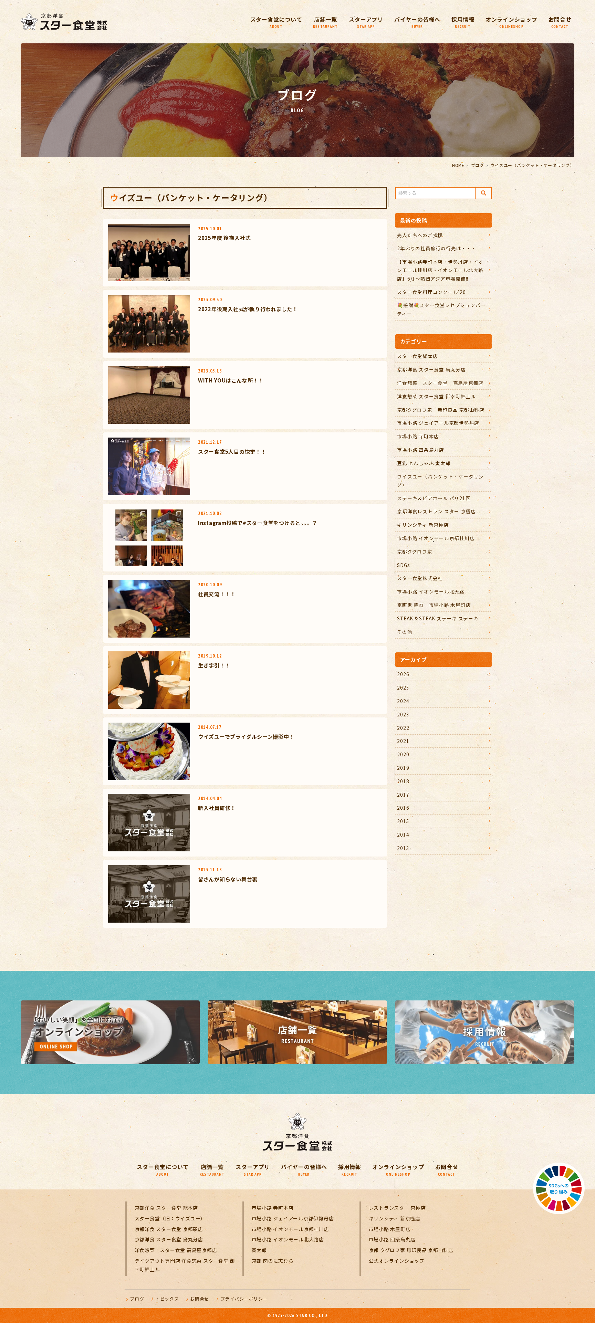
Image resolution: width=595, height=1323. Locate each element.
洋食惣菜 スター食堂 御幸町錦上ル (436, 396)
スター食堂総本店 (417, 356)
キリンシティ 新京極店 (423, 524)
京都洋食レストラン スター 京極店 (436, 511)
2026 (403, 674)
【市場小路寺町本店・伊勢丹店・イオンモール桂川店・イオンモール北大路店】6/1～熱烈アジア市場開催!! (440, 270)
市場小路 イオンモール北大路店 (288, 1239)
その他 (404, 631)
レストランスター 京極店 (397, 1207)
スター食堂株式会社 (420, 578)
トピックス (167, 1298)
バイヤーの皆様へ (417, 22)
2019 (403, 767)
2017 (403, 794)
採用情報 (462, 22)
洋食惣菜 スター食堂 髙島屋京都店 (440, 382)
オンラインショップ (511, 22)
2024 (403, 700)
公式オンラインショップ (397, 1260)
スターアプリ (366, 22)
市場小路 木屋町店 (390, 1229)
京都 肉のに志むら (273, 1260)
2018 (403, 781)
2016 (403, 807)
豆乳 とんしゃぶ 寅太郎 (423, 463)
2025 (403, 687)
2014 (403, 834)
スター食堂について (276, 22)
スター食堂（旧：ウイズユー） (170, 1218)
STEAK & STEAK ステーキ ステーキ (437, 618)
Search (483, 193)
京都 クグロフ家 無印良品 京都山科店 (411, 1250)
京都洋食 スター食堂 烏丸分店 (431, 369)
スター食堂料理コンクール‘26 (431, 291)
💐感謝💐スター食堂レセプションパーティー (441, 309)
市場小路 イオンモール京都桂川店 (435, 538)
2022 (403, 727)
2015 (403, 821)
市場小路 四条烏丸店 (420, 449)
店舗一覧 (325, 22)
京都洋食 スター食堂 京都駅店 (169, 1229)
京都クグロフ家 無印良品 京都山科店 (440, 409)
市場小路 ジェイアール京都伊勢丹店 (438, 422)
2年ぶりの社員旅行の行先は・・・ (436, 248)
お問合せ (560, 22)
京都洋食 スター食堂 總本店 (166, 1207)
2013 (403, 847)
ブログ (477, 165)
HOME (458, 165)
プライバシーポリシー (244, 1298)
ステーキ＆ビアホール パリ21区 (433, 498)
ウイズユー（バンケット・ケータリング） (440, 480)
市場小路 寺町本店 (418, 436)
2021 (403, 740)
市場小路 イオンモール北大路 (430, 591)
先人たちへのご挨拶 (420, 235)
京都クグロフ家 (414, 551)
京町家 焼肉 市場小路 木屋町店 (434, 604)
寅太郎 (259, 1250)
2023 (403, 714)
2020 (403, 754)
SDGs (403, 564)
